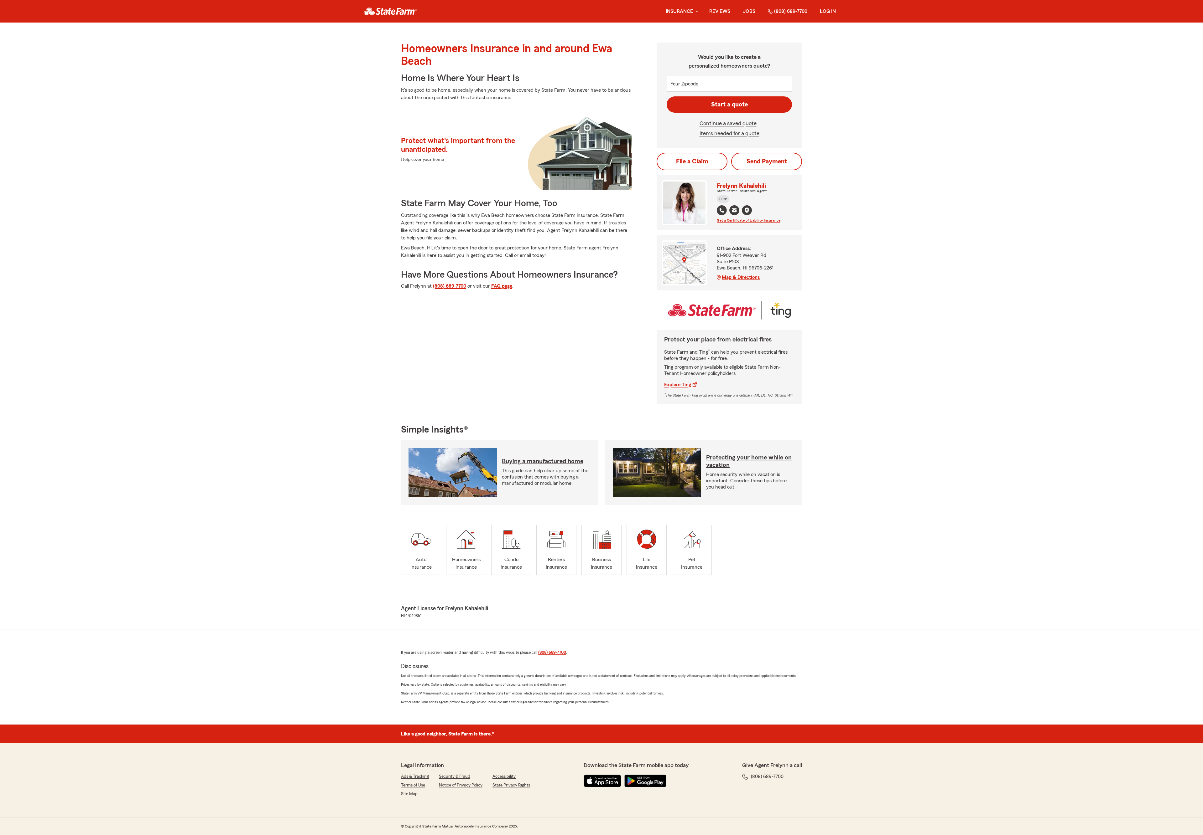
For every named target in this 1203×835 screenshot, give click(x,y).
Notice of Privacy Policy (460, 785)
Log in (828, 11)
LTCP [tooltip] (723, 199)
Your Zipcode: (685, 83)
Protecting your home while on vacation (749, 461)
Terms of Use (413, 785)
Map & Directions (741, 277)
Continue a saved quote (728, 123)
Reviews (719, 11)
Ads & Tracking (415, 776)
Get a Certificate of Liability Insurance (748, 220)
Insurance (679, 11)
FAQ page (501, 286)
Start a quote (729, 104)
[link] (390, 11)
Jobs (749, 11)
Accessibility (504, 776)
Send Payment (767, 161)
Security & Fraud (454, 776)
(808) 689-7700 (790, 11)
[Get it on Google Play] (645, 781)
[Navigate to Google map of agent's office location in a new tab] (747, 210)
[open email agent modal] (734, 211)
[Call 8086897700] (722, 210)
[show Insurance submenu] (695, 11)
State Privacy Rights (511, 785)
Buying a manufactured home (542, 461)
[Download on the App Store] (602, 781)
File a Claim (692, 161)
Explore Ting (677, 384)
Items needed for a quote (729, 133)
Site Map (409, 794)
